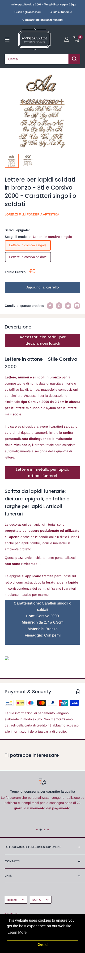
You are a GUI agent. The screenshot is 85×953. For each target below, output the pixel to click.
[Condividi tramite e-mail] (77, 305)
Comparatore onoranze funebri (42, 19)
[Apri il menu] (7, 39)
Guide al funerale (61, 12)
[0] (76, 39)
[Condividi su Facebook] (50, 305)
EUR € (36, 899)
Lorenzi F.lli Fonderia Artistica (32, 214)
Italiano (12, 899)
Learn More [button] (17, 932)
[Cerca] (74, 59)
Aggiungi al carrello (42, 287)
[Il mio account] (66, 39)
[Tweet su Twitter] (68, 305)
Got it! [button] (43, 944)
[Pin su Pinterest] (59, 305)
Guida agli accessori (27, 12)
